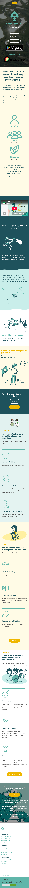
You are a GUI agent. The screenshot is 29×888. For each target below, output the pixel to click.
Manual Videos (5, 865)
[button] (14, 7)
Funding (3, 842)
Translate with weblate (7, 847)
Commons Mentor (6, 838)
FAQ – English (4, 861)
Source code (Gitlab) (6, 852)
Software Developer (6, 849)
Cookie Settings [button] (5, 884)
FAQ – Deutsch (5, 863)
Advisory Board (5, 875)
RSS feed (3, 868)
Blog (2, 867)
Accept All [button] (13, 884)
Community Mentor (6, 836)
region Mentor (7, 840)
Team (2, 873)
